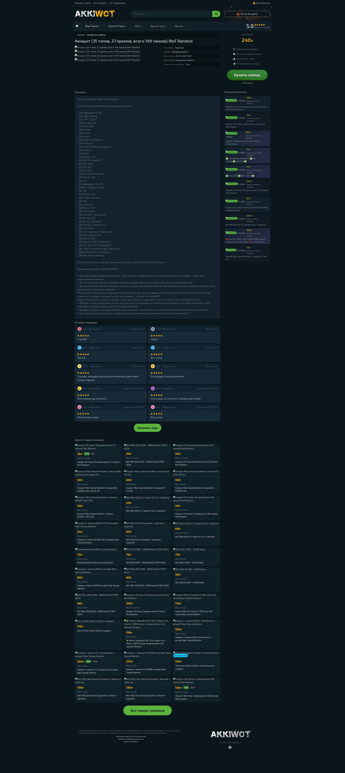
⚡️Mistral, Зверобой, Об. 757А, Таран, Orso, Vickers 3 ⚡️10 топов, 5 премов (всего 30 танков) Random (145, 643)
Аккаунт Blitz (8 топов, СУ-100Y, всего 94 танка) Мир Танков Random (194, 613)
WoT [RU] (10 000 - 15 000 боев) (189, 582)
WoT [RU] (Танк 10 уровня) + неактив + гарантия (143, 541)
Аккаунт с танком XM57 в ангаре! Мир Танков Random (98, 587)
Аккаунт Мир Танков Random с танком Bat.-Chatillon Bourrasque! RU (97, 489)
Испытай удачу (249, 13)
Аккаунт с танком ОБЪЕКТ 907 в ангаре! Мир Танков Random (98, 541)
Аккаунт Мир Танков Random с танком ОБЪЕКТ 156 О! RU (95, 515)
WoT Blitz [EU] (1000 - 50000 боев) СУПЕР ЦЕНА (145, 463)
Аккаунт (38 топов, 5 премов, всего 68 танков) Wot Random (196, 697)
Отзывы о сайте (83, 3)
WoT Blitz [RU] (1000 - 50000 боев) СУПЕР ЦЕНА (96, 613)
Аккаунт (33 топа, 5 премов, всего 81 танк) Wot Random (145, 613)
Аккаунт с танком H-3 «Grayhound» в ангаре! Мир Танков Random (97, 671)
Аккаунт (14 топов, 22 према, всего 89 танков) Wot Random (196, 515)
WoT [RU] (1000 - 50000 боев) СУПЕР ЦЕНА (145, 562)
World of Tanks (117, 26)
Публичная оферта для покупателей (131, 736)
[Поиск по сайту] (216, 14)
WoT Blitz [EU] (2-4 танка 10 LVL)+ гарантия (195, 536)
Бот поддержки (118, 3)
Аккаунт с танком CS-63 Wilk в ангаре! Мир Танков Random (145, 671)
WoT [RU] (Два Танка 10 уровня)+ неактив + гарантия (97, 697)
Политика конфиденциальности (131, 739)
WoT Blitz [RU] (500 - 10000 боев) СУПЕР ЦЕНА (147, 585)
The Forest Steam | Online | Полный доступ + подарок (195, 667)
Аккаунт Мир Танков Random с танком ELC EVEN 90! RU (194, 489)
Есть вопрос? (100, 3)
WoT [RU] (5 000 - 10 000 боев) (189, 562)
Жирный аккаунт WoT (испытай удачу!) (95, 562)
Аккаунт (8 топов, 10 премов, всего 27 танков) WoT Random (98, 463)
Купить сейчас (247, 75)
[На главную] (76, 26)
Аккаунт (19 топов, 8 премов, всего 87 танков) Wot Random (196, 463)
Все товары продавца (148, 710)
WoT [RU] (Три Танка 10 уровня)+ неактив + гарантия (146, 697)
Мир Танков (91, 26)
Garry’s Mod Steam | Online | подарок (94, 630)
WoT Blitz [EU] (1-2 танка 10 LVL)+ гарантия (145, 511)
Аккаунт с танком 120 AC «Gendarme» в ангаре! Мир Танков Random (193, 639)
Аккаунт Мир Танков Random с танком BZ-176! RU (146, 489)
